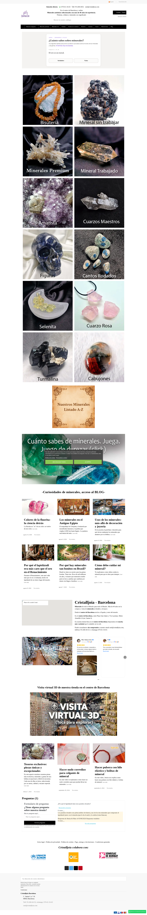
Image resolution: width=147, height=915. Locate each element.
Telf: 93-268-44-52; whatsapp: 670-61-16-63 (38, 902)
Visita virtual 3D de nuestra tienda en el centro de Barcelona (73, 687)
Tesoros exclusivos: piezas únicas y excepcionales (35, 768)
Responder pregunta (65, 808)
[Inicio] (23, 27)
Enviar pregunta (40, 823)
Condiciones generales (102, 842)
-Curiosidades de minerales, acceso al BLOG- (73, 492)
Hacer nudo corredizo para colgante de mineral (72, 773)
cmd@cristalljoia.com (30, 905)
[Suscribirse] (123, 879)
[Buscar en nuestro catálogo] (88, 20)
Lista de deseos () (122, 1)
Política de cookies (67, 842)
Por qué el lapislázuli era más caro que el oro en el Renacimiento (38, 569)
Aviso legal (40, 842)
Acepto (88, 462)
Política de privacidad (53, 842)
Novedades (38, 534)
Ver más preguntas (90, 823)
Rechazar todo (59, 462)
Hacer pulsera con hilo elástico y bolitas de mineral (108, 771)
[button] (32, 27)
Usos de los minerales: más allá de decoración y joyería (108, 523)
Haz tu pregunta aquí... (31, 813)
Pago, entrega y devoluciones (84, 842)
